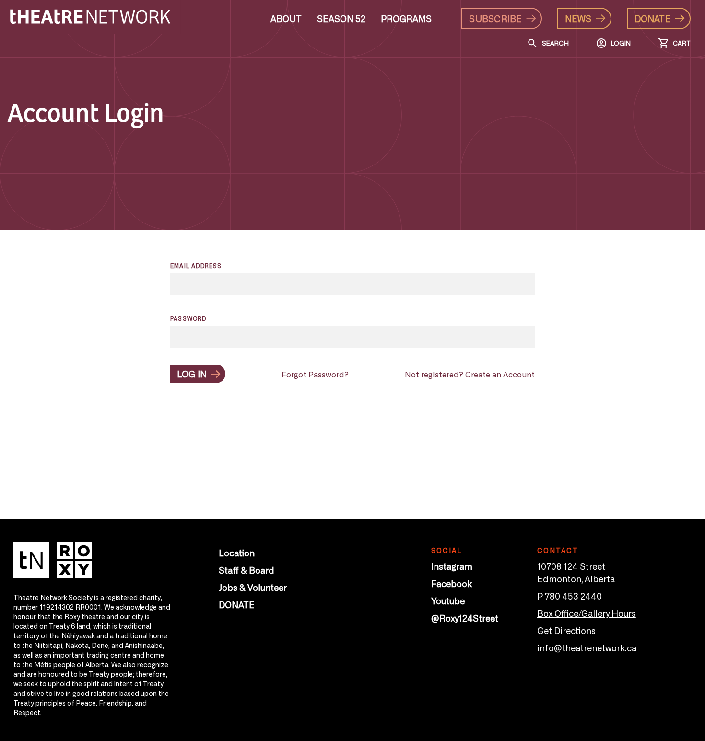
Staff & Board (246, 570)
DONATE (237, 604)
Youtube (448, 600)
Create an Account (500, 374)
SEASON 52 (341, 18)
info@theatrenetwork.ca (586, 647)
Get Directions (566, 630)
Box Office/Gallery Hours (586, 613)
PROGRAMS (406, 18)
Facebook (451, 583)
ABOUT (286, 18)
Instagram (451, 566)
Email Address (196, 265)
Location (237, 552)
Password (188, 318)
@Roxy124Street (464, 617)
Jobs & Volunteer (253, 587)
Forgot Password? (315, 374)
